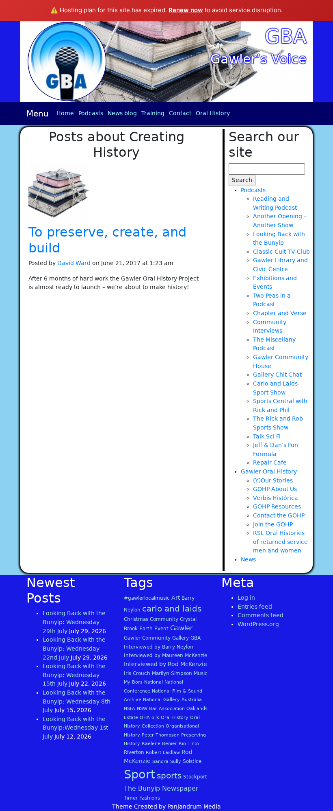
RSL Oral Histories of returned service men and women (280, 542)
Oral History (213, 113)
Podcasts (90, 113)
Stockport (195, 777)
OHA (145, 717)
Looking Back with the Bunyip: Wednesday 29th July (74, 622)
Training (152, 113)
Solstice (192, 761)
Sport (139, 774)
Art (175, 597)
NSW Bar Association (161, 708)
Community (164, 619)
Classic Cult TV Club (281, 251)
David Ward (74, 263)
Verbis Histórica (275, 498)
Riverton (134, 752)
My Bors (133, 682)
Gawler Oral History (269, 471)
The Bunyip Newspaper (161, 788)
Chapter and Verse (280, 313)
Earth (146, 628)
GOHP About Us (275, 489)
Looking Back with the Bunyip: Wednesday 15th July (74, 675)
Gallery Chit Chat (277, 374)
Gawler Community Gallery (156, 638)
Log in (246, 597)
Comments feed (260, 615)
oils (155, 717)
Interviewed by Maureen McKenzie (165, 655)
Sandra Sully (166, 761)
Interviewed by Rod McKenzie (165, 664)
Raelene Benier (159, 743)
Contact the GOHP (279, 515)
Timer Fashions (142, 798)
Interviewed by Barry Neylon (158, 647)
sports (169, 775)
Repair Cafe (270, 462)
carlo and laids (171, 609)
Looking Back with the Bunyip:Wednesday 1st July (75, 728)
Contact (180, 113)
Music (201, 673)
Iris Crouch (137, 673)
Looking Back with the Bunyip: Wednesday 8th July (76, 701)
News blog (122, 113)
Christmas (136, 619)
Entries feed (255, 606)
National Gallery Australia (172, 699)
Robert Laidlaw (163, 752)
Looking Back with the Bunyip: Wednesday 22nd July (74, 648)
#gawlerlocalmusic (147, 598)
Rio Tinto (189, 743)
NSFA (129, 708)
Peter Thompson (160, 735)
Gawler (181, 628)
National (153, 682)
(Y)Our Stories (273, 480)
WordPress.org (258, 624)
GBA (286, 36)
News (248, 559)
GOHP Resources (277, 506)
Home (65, 113)
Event (161, 628)
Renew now (186, 10)
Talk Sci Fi (267, 436)
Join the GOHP (273, 524)
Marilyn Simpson (172, 673)
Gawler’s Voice (258, 59)
